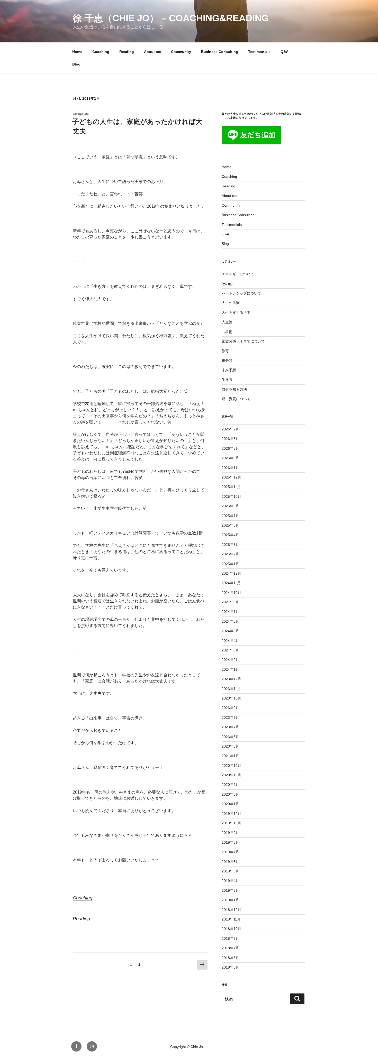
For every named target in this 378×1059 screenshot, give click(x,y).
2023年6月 (230, 737)
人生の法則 (231, 303)
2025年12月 (231, 477)
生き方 (227, 379)
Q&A (285, 52)
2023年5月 (230, 746)
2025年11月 (231, 487)
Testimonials (259, 52)
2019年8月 (230, 842)
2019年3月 (230, 890)
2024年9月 (230, 602)
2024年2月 (230, 660)
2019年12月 (231, 814)
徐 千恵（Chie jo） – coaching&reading (171, 18)
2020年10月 (231, 775)
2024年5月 (230, 631)
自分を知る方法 (234, 389)
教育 (225, 351)
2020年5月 (230, 794)
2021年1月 (230, 756)
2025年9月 (230, 506)
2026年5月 (230, 448)
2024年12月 (231, 573)
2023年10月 (231, 698)
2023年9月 (230, 708)
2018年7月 (230, 948)
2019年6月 (230, 862)
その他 (227, 284)
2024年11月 (231, 583)
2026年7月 (230, 429)
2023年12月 (231, 679)
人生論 (227, 322)
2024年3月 (230, 650)
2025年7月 (230, 516)
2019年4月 (230, 881)
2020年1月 (230, 804)
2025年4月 (230, 535)
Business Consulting (219, 52)
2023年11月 (231, 689)
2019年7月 (230, 852)
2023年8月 (230, 717)
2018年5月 (230, 967)
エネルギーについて (238, 274)
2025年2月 (230, 554)
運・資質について (236, 399)
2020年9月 (230, 784)
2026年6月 (230, 439)
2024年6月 (230, 621)
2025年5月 (230, 525)
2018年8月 (230, 938)
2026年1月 (230, 468)
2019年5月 (230, 871)
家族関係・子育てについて (243, 341)
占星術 (227, 332)
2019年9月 (230, 833)
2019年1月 (230, 900)
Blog (76, 64)
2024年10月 (231, 593)
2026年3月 (230, 458)
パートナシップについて (241, 293)
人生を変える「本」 (238, 312)
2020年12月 (231, 765)
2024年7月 (230, 612)
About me (152, 52)
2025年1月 (230, 564)
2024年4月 (230, 641)
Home (77, 52)
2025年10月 (231, 496)
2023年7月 (230, 727)
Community (181, 52)
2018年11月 (231, 919)
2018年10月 (231, 929)
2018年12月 (231, 910)
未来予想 (229, 370)
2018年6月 (230, 958)
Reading (126, 52)
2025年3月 (230, 544)
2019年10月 (231, 823)
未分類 (227, 360)
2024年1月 (230, 669)
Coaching (100, 52)
